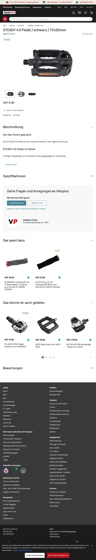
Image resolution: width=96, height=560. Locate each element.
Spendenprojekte (56, 465)
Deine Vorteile (8, 435)
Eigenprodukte (9, 508)
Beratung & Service (22, 7)
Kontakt (6, 456)
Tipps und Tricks (9, 511)
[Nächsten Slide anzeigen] (90, 357)
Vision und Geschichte (58, 403)
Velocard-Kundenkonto (12, 442)
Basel (5, 391)
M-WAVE (21, 26)
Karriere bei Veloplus (58, 492)
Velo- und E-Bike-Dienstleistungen (16, 488)
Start (4, 26)
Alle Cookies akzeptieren (58, 555)
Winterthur (7, 419)
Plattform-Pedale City (35, 26)
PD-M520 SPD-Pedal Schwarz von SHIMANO (15, 345)
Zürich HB (7, 423)
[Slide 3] (50, 357)
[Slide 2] (46, 357)
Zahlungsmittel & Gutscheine (14, 446)
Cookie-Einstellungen (34, 555)
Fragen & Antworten (11, 492)
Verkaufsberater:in (57, 495)
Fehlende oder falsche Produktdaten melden (26, 209)
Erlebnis (48, 7)
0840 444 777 (37, 203)
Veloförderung (55, 441)
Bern (5, 394)
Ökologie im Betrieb (58, 444)
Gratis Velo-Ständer (57, 476)
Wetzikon (6, 415)
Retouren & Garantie (11, 449)
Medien (53, 432)
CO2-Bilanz (54, 451)
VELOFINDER (8, 534)
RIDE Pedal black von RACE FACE (48, 345)
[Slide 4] (53, 357)
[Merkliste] (85, 13)
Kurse (5, 515)
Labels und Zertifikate (58, 462)
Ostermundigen (9, 405)
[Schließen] (92, 545)
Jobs (65, 7)
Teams (52, 407)
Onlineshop (7, 7)
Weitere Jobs (55, 502)
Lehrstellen (54, 506)
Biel (4, 398)
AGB (51, 529)
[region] (48, 551)
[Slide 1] (42, 357)
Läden (59, 7)
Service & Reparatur (11, 481)
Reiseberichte (55, 394)
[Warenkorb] (91, 13)
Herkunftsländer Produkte (60, 472)
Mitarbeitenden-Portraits (59, 410)
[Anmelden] (73, 13)
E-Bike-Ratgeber (9, 504)
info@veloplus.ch (16, 203)
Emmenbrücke (9, 401)
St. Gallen (6, 408)
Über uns (73, 7)
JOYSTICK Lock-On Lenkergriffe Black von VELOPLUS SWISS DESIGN (48, 284)
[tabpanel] (48, 63)
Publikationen (8, 518)
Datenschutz (55, 536)
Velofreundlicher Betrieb (59, 414)
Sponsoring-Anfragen (58, 483)
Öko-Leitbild (54, 448)
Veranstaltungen (56, 391)
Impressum (54, 534)
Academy (53, 417)
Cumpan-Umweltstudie (59, 455)
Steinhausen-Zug (10, 412)
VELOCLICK (7, 531)
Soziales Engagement (58, 469)
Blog (81, 7)
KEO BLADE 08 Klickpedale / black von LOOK (78, 345)
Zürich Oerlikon (9, 426)
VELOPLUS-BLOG (10, 529)
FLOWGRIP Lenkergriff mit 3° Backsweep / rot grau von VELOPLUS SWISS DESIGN (16, 286)
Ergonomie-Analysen (11, 485)
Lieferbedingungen (10, 453)
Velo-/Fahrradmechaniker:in (61, 499)
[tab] (10, 94)
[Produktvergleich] (79, 13)
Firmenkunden (55, 421)
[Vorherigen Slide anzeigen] (85, 357)
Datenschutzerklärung (22, 550)
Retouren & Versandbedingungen (63, 531)
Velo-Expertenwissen (11, 501)
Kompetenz (37, 7)
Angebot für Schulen (58, 479)
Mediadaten (54, 428)
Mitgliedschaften (56, 458)
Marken (12, 26)
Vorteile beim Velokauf (12, 439)
